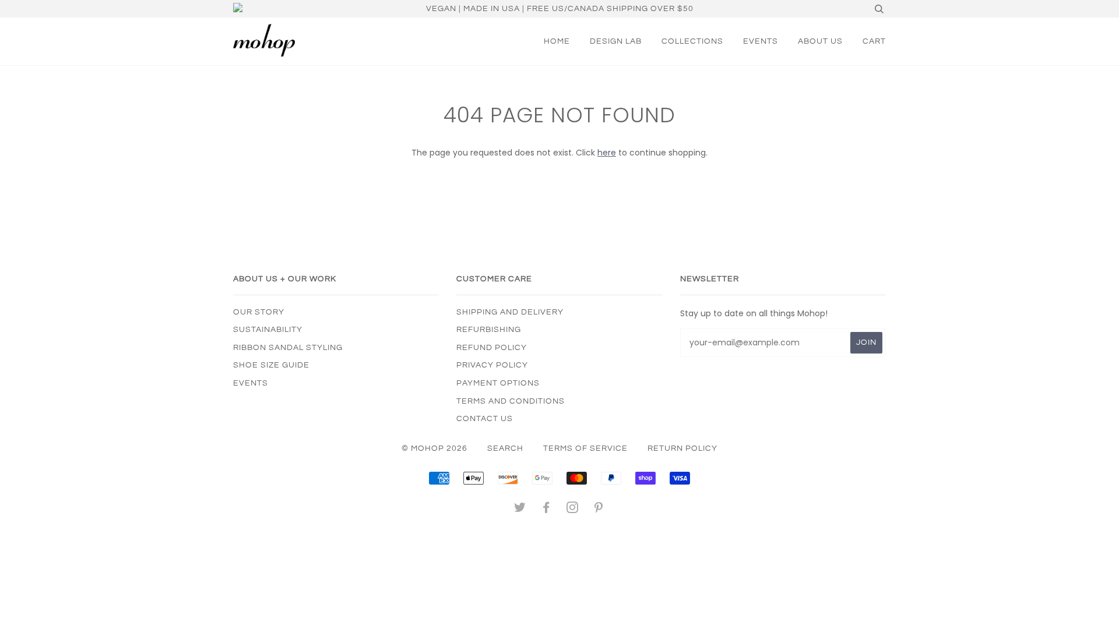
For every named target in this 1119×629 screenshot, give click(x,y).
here (606, 152)
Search (505, 448)
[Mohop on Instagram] (572, 510)
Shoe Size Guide (271, 365)
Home (557, 41)
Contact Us (484, 419)
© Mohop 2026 (434, 448)
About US (820, 41)
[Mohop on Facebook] (546, 510)
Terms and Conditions (510, 401)
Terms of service (585, 448)
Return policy (682, 448)
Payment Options (498, 383)
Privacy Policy (492, 365)
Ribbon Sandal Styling (288, 348)
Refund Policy (491, 348)
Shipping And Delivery (510, 312)
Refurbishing (488, 330)
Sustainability (267, 330)
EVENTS (760, 41)
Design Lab (616, 41)
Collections (692, 41)
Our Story (258, 312)
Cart (874, 41)
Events (250, 383)
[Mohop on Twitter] (520, 510)
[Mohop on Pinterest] (599, 510)
